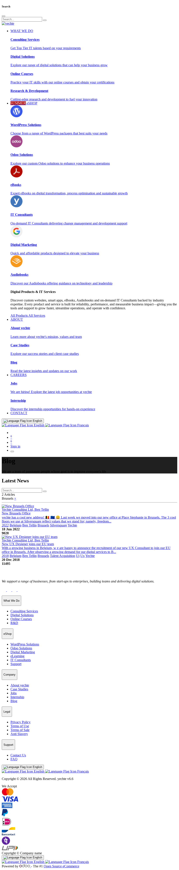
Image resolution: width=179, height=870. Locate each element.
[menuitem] (18, 413)
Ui (77, 556)
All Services (36, 315)
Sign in (15, 446)
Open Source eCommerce (61, 866)
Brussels (43, 525)
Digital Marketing (22, 652)
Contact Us (18, 755)
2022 (5, 525)
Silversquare (58, 525)
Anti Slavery (19, 734)
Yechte (72, 525)
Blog (13, 701)
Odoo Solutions (21, 648)
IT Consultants (20, 660)
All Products (19, 315)
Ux (82, 556)
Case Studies (19, 689)
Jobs (13, 693)
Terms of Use (19, 726)
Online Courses (21, 619)
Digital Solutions (22, 615)
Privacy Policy (20, 722)
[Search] (44, 20)
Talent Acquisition (62, 556)
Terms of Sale (19, 730)
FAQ (13, 759)
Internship (17, 697)
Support (15, 664)
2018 (5, 556)
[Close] (3, 16)
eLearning (17, 656)
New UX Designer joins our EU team (28, 544)
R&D (14, 623)
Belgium (15, 525)
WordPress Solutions (24, 644)
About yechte (19, 685)
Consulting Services (24, 611)
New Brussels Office (16, 513)
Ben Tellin (29, 525)
